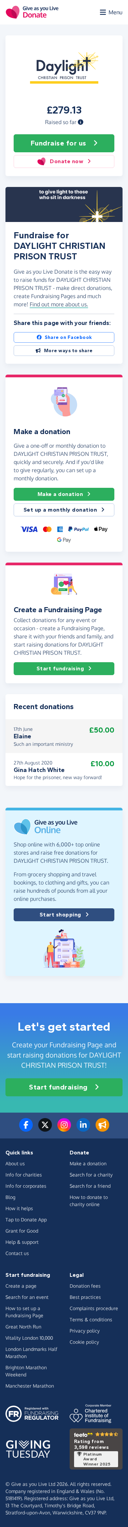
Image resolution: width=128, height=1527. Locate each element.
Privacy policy (85, 1331)
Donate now (66, 161)
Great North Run (23, 1326)
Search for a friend (90, 1186)
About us (15, 1163)
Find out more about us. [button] (59, 304)
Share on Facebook (68, 337)
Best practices (85, 1297)
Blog (10, 1197)
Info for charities (23, 1175)
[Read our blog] (102, 1129)
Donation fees (85, 1286)
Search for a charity (91, 1175)
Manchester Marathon (29, 1386)
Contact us (17, 1253)
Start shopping (60, 914)
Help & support (22, 1242)
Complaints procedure (94, 1308)
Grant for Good (21, 1231)
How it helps (19, 1208)
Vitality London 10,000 (29, 1338)
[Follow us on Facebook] (26, 1129)
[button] (80, 122)
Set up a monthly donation (60, 510)
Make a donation (60, 494)
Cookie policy (84, 1342)
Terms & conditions (91, 1319)
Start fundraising (60, 668)
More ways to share (68, 351)
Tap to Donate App (26, 1219)
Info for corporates (25, 1186)
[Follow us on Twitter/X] (45, 1129)
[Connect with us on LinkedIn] (83, 1129)
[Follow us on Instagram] (64, 1129)
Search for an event (26, 1297)
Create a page (21, 1286)
